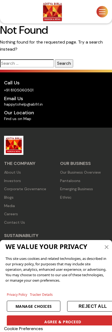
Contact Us (14, 222)
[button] (106, 247)
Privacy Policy (17, 294)
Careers (11, 213)
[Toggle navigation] (102, 11)
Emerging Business (76, 188)
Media (9, 205)
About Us (12, 172)
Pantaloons (70, 180)
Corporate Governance (25, 188)
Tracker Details (41, 294)
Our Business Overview (80, 172)
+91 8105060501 (18, 90)
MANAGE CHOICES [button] (33, 306)
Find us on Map (17, 118)
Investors (12, 180)
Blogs (9, 197)
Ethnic (65, 197)
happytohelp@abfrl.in (23, 104)
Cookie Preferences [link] (23, 328)
